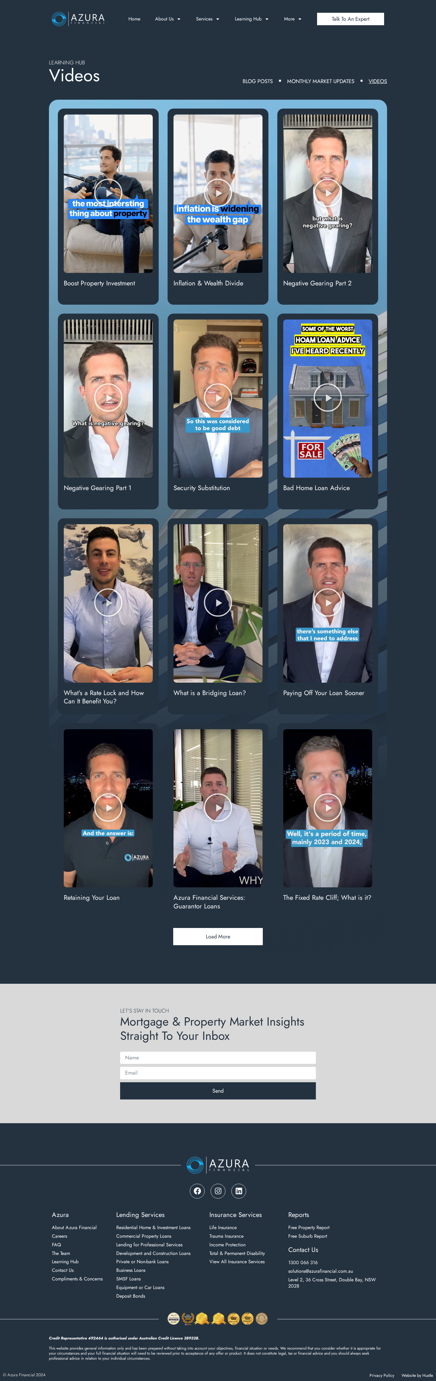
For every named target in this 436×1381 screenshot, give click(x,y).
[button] (108, 194)
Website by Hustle (417, 1375)
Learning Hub (248, 19)
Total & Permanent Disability (237, 1253)
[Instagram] (218, 1191)
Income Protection (227, 1245)
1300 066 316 (303, 1263)
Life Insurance (223, 1228)
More (289, 19)
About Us (164, 19)
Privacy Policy (382, 1375)
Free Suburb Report (307, 1236)
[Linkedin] (238, 1191)
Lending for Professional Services (149, 1245)
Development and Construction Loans (153, 1253)
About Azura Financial (74, 1228)
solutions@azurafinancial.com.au (320, 1271)
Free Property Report (309, 1228)
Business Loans (130, 1270)
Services (204, 19)
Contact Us (63, 1270)
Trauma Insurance (226, 1236)
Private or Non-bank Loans (142, 1262)
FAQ (56, 1245)
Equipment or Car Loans (140, 1288)
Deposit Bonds (130, 1296)
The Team (61, 1253)
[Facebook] (197, 1191)
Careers (59, 1236)
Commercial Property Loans (143, 1236)
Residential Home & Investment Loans (153, 1228)
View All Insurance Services (237, 1262)
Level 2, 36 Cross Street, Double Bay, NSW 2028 (332, 1283)
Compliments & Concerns (77, 1279)
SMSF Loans (128, 1279)
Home (134, 19)
